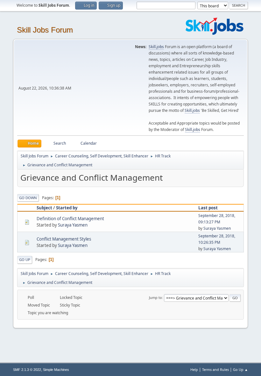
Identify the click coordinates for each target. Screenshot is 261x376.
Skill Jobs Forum (45, 29)
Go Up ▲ (240, 369)
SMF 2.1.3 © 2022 (27, 370)
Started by (67, 208)
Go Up (24, 259)
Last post (208, 208)
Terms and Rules (215, 369)
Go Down (28, 197)
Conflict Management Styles (64, 239)
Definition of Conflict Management (70, 218)
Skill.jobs (156, 46)
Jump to (155, 297)
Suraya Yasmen (73, 225)
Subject (44, 208)
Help (194, 369)
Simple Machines (56, 370)
